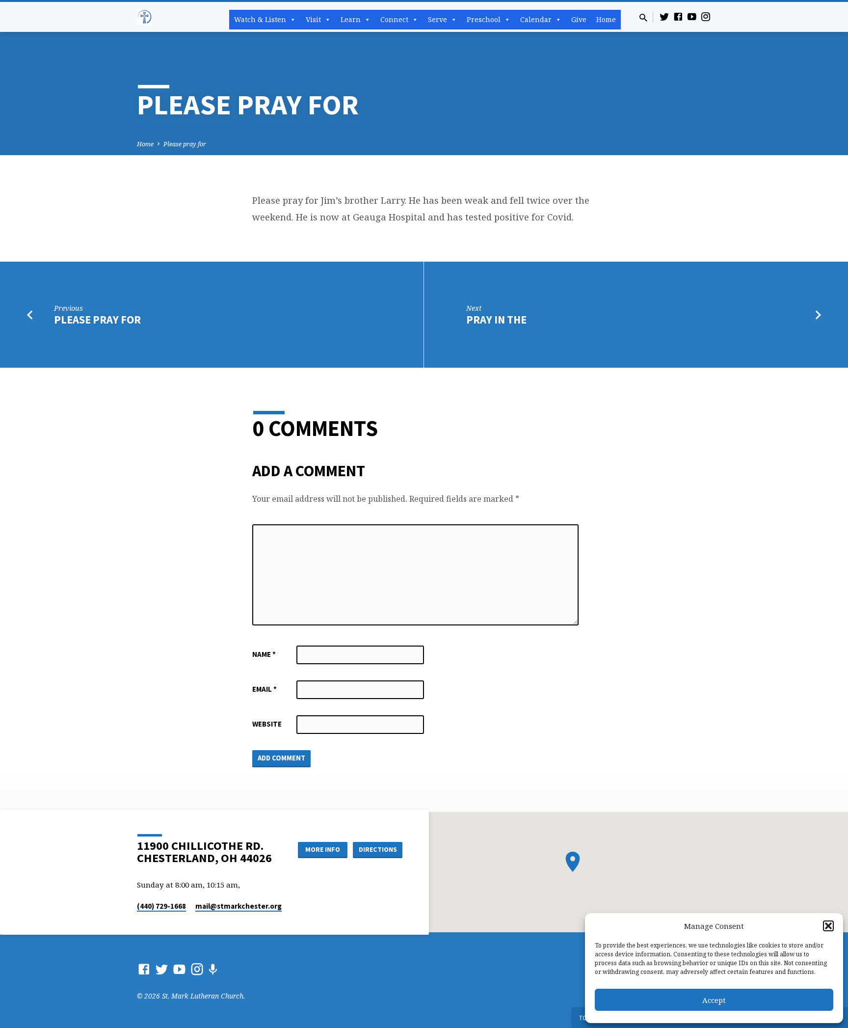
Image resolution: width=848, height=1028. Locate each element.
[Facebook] (678, 16)
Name (264, 654)
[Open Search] (643, 17)
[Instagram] (705, 16)
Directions (378, 849)
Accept (714, 1000)
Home (606, 19)
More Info (322, 849)
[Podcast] (212, 969)
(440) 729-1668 (161, 906)
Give (578, 19)
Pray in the (496, 319)
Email (264, 689)
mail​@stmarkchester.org (238, 906)
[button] (828, 926)
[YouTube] (692, 16)
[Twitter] (664, 16)
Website (267, 724)
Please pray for (184, 144)
